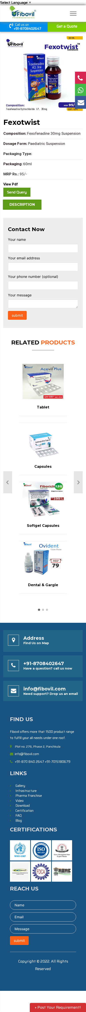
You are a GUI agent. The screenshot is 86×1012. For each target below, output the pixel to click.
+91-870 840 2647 (29, 761)
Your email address (24, 258)
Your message (20, 295)
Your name (17, 239)
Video (19, 800)
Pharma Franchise (28, 795)
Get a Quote (66, 26)
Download (22, 805)
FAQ (18, 815)
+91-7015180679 (57, 761)
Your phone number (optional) (33, 276)
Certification (24, 810)
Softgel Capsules (43, 526)
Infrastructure (26, 790)
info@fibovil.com (44, 689)
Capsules (43, 466)
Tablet (43, 407)
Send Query (17, 192)
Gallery (20, 785)
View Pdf (10, 184)
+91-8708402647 (27, 28)
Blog (18, 820)
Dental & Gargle (43, 585)
